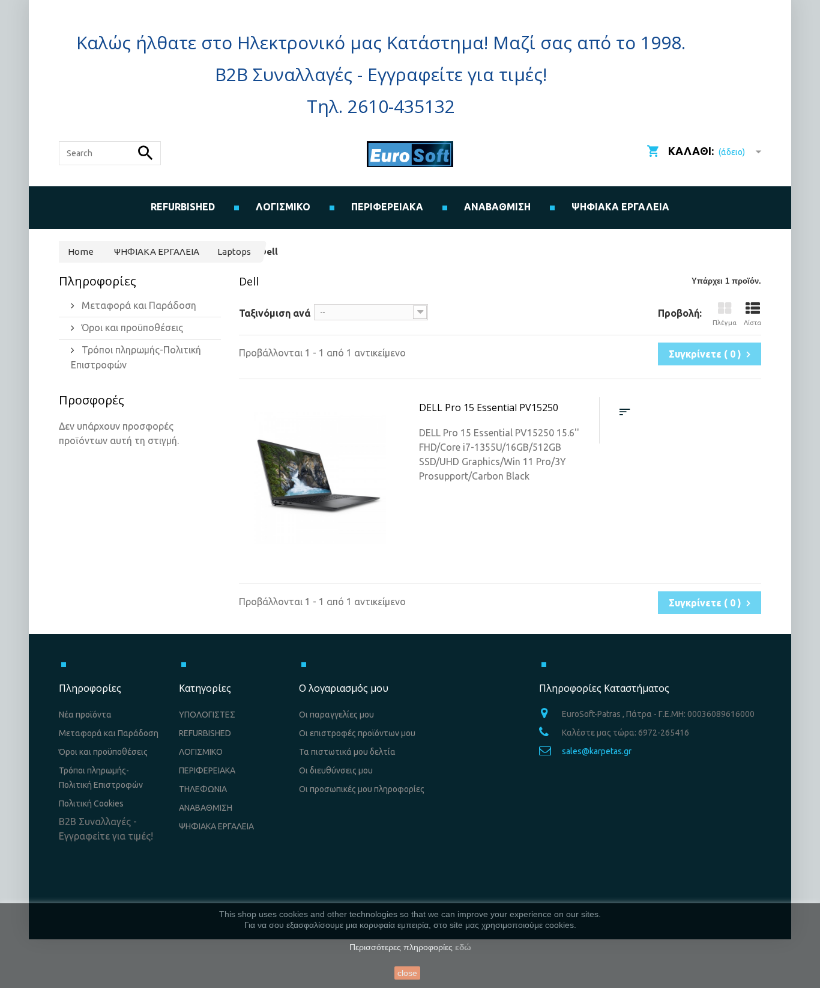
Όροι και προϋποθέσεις (131, 327)
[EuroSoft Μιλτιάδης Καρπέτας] (410, 154)
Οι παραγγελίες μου (336, 714)
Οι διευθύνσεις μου (336, 770)
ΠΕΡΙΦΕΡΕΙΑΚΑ (207, 770)
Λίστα (752, 322)
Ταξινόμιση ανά (274, 313)
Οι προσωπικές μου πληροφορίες (361, 789)
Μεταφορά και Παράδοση (137, 305)
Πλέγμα (725, 322)
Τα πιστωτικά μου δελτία (347, 752)
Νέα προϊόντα (85, 714)
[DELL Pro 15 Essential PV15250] (320, 478)
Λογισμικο (283, 206)
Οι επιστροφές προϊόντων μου (357, 733)
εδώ (463, 947)
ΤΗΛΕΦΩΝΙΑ (203, 789)
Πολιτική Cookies (91, 803)
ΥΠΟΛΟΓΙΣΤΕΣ (207, 714)
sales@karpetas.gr (597, 751)
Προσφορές (91, 400)
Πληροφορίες (97, 281)
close (407, 973)
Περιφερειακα (387, 206)
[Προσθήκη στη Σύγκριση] (625, 412)
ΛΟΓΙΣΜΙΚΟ (201, 752)
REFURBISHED (183, 206)
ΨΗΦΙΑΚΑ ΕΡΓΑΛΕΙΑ (620, 206)
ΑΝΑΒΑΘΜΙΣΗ (497, 206)
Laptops (234, 251)
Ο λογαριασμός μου (343, 688)
